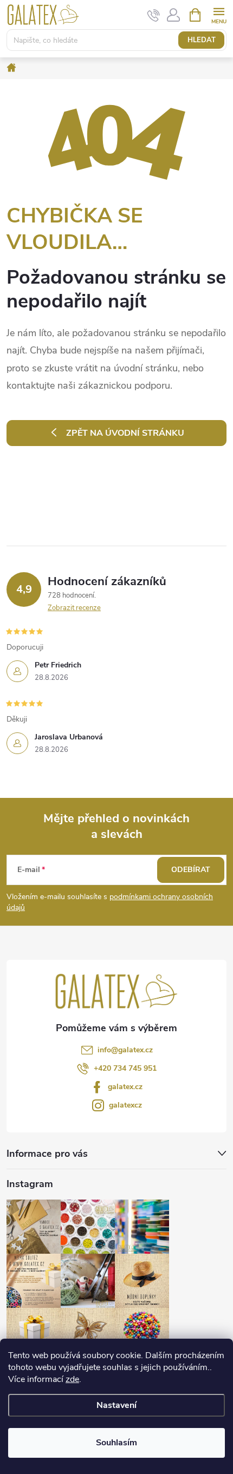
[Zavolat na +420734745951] (153, 15)
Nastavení (116, 1405)
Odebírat (190, 869)
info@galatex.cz (125, 1050)
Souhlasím (116, 1443)
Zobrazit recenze (74, 608)
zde (72, 1379)
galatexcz (125, 1105)
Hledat (201, 40)
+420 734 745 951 (125, 1068)
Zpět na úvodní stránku (125, 433)
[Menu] (218, 14)
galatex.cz (125, 1087)
